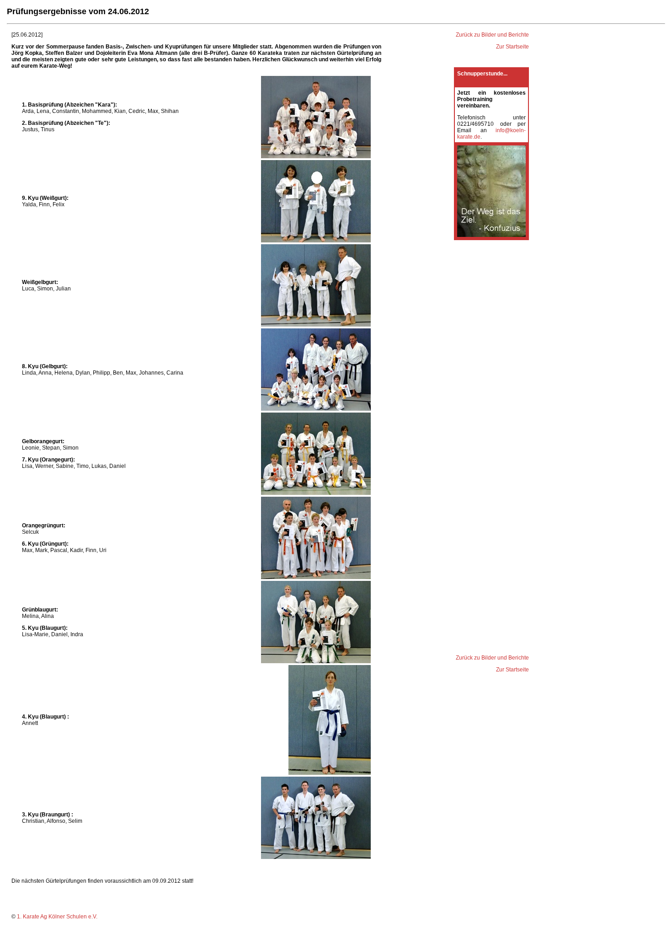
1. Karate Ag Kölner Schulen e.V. (57, 916)
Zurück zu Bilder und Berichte (492, 35)
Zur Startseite (512, 46)
